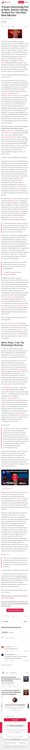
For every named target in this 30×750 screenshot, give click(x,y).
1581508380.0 (12, 274)
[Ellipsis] (28, 646)
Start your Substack (11, 743)
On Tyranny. (18, 499)
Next (25, 621)
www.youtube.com (7, 489)
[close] (25, 698)
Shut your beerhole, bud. (7, 683)
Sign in (26, 2)
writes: (8, 555)
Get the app (22, 743)
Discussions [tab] (13, 672)
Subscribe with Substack (16, 725)
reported (12, 199)
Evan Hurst (4, 21)
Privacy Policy (17, 732)
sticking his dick (10, 297)
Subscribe (21, 2)
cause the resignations (10, 137)
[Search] (27, 672)
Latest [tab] (7, 672)
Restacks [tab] (11, 632)
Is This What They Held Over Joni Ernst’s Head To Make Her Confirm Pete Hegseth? (11, 692)
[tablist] (8, 632)
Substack (7, 746)
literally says (17, 186)
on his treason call (15, 218)
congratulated (14, 44)
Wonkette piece (8, 388)
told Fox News (9, 131)
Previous (6, 621)
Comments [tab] (5, 632)
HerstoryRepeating (10, 654)
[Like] (2, 26)
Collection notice (15, 739)
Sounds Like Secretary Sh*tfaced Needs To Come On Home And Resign (10, 679)
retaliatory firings (11, 95)
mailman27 (8, 646)
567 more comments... (6, 665)
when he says (21, 415)
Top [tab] (3, 672)
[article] (15, 682)
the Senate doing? (13, 323)
